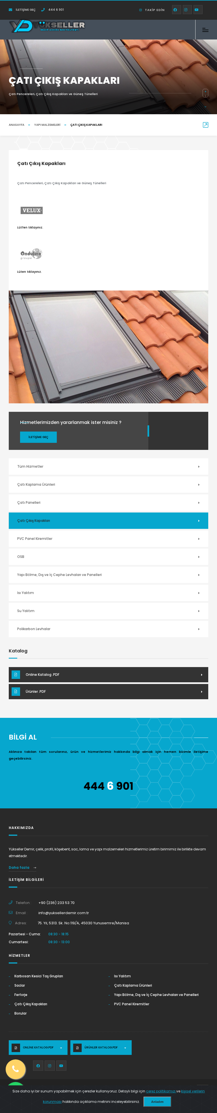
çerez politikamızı (161, 1091)
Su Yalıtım (25, 610)
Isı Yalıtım (25, 592)
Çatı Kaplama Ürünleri (36, 484)
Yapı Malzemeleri (47, 125)
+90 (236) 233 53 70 (56, 902)
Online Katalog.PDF (38, 1047)
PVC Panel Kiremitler (34, 538)
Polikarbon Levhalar (33, 628)
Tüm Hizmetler (30, 466)
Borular (20, 1013)
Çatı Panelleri (28, 502)
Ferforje (20, 994)
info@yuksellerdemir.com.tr (63, 913)
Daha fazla (19, 867)
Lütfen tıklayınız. (30, 227)
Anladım (157, 1101)
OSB (20, 556)
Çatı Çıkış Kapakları (33, 520)
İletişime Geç (25, 10)
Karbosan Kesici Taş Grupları (38, 976)
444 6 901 (55, 10)
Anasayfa (16, 125)
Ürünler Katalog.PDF (101, 1047)
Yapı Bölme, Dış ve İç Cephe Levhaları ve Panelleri (59, 574)
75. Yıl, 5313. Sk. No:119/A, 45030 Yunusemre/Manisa (83, 923)
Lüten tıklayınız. (29, 271)
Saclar (19, 985)
